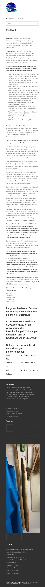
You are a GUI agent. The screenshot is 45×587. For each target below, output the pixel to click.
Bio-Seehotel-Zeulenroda (14, 413)
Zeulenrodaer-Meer (13, 411)
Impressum (9, 582)
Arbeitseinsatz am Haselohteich (16, 552)
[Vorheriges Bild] (9, 536)
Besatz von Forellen (13, 573)
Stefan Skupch (15, 584)
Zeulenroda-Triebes (13, 408)
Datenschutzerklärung (20, 582)
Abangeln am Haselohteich (15, 557)
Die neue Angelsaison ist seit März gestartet (20, 549)
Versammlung (11, 562)
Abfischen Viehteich (13, 565)
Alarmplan (21, 19)
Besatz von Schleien (13, 570)
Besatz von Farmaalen (14, 568)
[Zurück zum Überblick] (9, 428)
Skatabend (10, 554)
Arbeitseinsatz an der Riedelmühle (17, 560)
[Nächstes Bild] (18, 536)
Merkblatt (11, 19)
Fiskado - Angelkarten (13, 416)
